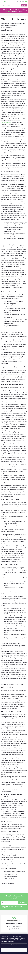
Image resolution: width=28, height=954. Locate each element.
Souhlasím (14, 950)
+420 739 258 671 (15, 928)
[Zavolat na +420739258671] (17, 2)
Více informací (11, 941)
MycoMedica (8, 11)
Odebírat (22, 902)
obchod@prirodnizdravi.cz (15, 926)
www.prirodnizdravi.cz (6, 122)
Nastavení (14, 945)
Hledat (24, 5)
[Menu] (26, 2)
